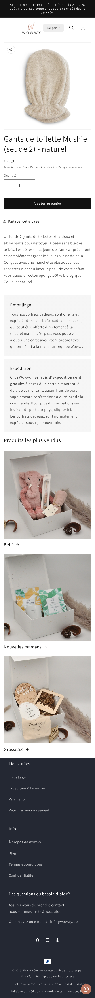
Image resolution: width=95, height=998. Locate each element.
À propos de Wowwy (25, 842)
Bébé (9, 545)
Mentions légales (78, 991)
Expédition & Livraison (27, 788)
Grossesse (13, 749)
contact (58, 904)
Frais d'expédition (34, 167)
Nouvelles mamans (23, 647)
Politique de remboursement (55, 976)
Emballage (17, 777)
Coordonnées (54, 991)
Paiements (17, 799)
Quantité (10, 175)
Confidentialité (21, 875)
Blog (12, 853)
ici (69, 409)
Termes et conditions (26, 864)
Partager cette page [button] (23, 221)
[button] (10, 28)
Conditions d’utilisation (70, 984)
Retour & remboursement (29, 810)
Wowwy (28, 970)
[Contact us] (86, 989)
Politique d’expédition (25, 991)
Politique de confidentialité (32, 984)
